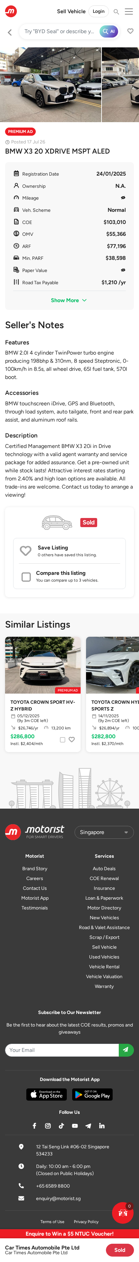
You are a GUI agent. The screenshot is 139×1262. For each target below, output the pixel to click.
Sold (120, 1250)
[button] (123, 1213)
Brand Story (34, 869)
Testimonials (35, 908)
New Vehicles (104, 918)
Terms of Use (52, 1221)
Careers (34, 878)
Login (99, 11)
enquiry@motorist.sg (58, 1198)
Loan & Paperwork (104, 898)
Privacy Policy (86, 1221)
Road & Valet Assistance (104, 927)
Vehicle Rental (104, 967)
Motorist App (35, 898)
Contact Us (35, 888)
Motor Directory (104, 908)
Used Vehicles (104, 957)
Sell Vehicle (71, 11)
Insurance (104, 888)
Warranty (104, 986)
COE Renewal (104, 878)
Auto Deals (104, 869)
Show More (65, 300)
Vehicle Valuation (104, 976)
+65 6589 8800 (53, 1186)
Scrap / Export (104, 937)
